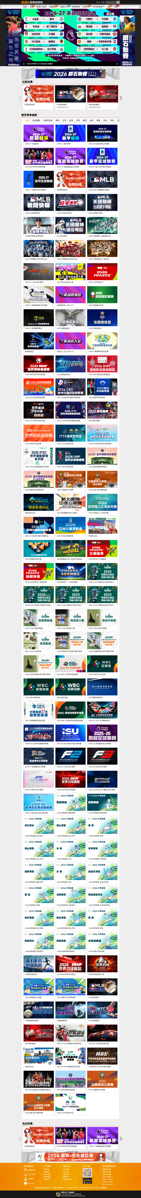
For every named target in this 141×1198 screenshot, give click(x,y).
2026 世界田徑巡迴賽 (33, 444)
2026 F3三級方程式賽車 (98, 767)
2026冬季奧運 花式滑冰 (34, 836)
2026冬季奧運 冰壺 (64, 882)
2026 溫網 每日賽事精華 (34, 490)
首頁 (25, 7)
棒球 (57, 120)
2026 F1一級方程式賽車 (34, 282)
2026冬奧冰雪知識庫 (97, 951)
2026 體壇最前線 (63, 374)
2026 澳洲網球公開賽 (33, 997)
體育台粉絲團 (106, 1172)
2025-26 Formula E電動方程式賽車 (102, 790)
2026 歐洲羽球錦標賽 (97, 397)
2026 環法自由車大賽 (65, 282)
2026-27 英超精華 (32, 144)
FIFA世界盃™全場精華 (97, 559)
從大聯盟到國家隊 (95, 697)
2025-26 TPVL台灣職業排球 (99, 721)
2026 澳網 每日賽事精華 (66, 997)
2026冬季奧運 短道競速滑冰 (99, 905)
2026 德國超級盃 (63, 328)
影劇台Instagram (107, 1182)
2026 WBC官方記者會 (97, 674)
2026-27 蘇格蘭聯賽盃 (33, 328)
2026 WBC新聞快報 (32, 697)
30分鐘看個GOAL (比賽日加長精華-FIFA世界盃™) (76, 559)
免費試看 (46, 1169)
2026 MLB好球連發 (64, 213)
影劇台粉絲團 (106, 1174)
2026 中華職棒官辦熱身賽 (35, 721)
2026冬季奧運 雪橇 (32, 905)
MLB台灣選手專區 (96, 213)
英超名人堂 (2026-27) (65, 351)
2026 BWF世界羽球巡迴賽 (35, 374)
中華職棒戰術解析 (32, 1021)
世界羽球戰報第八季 (96, 974)
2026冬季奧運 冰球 (64, 859)
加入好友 (31, 1183)
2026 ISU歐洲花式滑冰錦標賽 (36, 813)
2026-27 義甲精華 (64, 144)
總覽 (28, 120)
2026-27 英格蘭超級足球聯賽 (68, 167)
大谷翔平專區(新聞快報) (34, 236)
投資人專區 (31, 1174)
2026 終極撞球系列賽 (33, 559)
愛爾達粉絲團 (106, 1169)
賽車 (98, 120)
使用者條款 (47, 1174)
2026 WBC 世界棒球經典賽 (67, 674)
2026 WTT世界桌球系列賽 (35, 421)
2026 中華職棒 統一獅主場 (99, 259)
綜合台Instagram (107, 1184)
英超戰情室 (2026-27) (65, 305)
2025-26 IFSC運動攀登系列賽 (68, 1067)
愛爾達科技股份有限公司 (42, 1187)
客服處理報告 (67, 1179)
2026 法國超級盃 (95, 328)
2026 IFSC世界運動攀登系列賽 (37, 467)
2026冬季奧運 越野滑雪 (34, 882)
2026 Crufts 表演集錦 (33, 651)
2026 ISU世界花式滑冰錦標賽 (100, 444)
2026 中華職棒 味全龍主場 (67, 259)
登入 (98, 2)
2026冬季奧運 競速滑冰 (34, 951)
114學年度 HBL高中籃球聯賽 (100, 1067)
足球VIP (86, 7)
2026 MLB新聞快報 (32, 213)
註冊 (103, 2)
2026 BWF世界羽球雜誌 (66, 974)
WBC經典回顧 (62, 697)
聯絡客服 (66, 1174)
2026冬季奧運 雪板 (96, 928)
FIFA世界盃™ (98, 7)
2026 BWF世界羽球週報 (66, 790)
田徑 (112, 120)
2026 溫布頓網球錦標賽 (98, 467)
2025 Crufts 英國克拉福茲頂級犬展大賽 (72, 605)
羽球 (78, 120)
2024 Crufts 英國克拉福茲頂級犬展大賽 (104, 605)
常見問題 (66, 1169)
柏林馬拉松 (29, 1067)
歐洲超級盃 (29, 351)
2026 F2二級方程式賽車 (66, 767)
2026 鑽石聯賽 (94, 421)
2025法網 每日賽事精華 (34, 1113)
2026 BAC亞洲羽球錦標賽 (35, 397)
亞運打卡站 (64, 7)
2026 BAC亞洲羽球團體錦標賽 (36, 744)
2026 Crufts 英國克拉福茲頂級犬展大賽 (104, 582)
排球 (105, 120)
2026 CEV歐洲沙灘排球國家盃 (36, 536)
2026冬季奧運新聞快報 (66, 951)
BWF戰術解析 (94, 105)
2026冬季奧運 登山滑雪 (66, 836)
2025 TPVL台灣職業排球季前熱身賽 (71, 1044)
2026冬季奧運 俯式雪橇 (34, 928)
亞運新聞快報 (29, 105)
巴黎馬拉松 (93, 536)
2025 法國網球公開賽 (97, 1090)
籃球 (71, 120)
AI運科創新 (48, 120)
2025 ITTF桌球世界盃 (65, 1113)
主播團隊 (31, 1179)
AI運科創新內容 (31, 974)
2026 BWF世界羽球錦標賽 (35, 167)
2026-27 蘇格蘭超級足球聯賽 (36, 305)
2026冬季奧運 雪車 (96, 836)
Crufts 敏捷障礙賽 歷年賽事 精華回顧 (103, 651)
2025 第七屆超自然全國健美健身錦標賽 (40, 1090)
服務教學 (66, 1177)
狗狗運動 (36, 120)
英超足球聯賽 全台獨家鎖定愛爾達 (40, 64)
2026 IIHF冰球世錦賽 (65, 467)
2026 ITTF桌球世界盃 (65, 444)
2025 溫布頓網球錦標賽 (66, 1090)
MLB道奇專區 (62, 236)
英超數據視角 (62, 1021)
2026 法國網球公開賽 (65, 490)
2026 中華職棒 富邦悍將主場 (36, 259)
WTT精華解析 (94, 1021)
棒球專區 (76, 7)
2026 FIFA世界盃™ (96, 282)
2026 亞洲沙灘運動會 (65, 536)
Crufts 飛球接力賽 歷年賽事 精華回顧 (71, 651)
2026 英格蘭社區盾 (96, 305)
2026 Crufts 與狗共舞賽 (98, 628)
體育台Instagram (107, 1179)
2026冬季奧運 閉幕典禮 (98, 813)
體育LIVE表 (41, 7)
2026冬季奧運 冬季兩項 (98, 859)
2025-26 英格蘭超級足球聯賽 (100, 744)
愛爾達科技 (31, 1170)
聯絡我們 (103, 1187)
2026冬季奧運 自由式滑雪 (98, 882)
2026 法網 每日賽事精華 (98, 490)
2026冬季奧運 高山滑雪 (34, 859)
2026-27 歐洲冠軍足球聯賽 (99, 144)
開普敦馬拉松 (30, 513)
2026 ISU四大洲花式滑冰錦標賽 (69, 744)
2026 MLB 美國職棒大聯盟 (99, 190)
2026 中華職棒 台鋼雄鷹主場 (100, 236)
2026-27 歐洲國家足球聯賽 (35, 767)
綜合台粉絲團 (106, 1177)
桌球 (92, 120)
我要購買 (53, 7)
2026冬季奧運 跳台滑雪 (66, 928)
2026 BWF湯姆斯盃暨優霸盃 (100, 374)
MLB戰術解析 (62, 105)
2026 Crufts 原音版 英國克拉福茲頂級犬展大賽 (43, 605)
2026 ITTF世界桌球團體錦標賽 (68, 421)
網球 (85, 120)
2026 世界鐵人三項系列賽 (98, 513)
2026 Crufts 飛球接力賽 (66, 628)
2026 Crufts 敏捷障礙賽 (34, 628)
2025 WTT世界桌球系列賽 (99, 1044)
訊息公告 (66, 1172)
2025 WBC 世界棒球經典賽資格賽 (70, 721)
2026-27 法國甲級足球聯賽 (35, 190)
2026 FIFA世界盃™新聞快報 (36, 582)
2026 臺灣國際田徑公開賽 (67, 513)
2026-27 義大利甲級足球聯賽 (100, 167)
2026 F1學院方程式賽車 (34, 790)
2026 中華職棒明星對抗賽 (98, 351)
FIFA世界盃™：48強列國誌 (67, 582)
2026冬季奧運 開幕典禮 (66, 813)
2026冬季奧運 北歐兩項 (66, 905)
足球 (64, 120)
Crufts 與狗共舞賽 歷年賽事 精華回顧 (39, 674)
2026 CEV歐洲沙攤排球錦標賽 (68, 397)
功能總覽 (46, 1179)
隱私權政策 (47, 1177)
